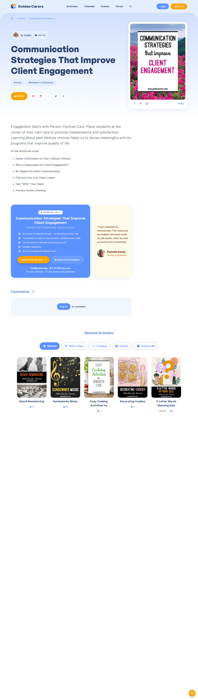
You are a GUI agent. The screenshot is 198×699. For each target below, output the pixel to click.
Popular (123, 346)
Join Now (179, 6)
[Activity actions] (46, 362)
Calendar (89, 6)
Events (105, 6)
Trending (101, 346)
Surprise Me (148, 346)
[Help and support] (192, 693)
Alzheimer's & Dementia (41, 82)
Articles (17, 82)
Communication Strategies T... (42, 18)
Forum (119, 6)
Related (51, 346)
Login (163, 6)
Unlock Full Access (32, 259)
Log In (63, 306)
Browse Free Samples (67, 259)
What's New (76, 346)
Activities (72, 6)
